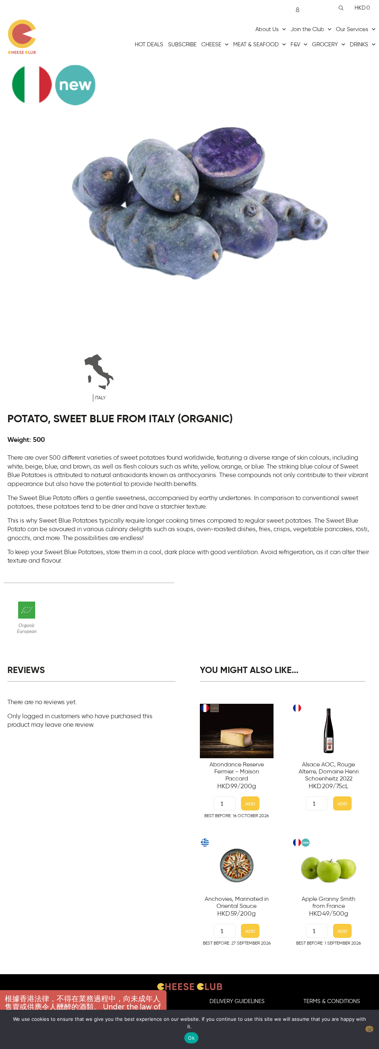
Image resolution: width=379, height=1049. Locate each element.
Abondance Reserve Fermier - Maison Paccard (236, 772)
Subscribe (182, 44)
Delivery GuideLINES (237, 1001)
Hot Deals (149, 44)
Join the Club (307, 29)
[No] (369, 1029)
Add (250, 803)
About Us (267, 29)
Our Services (352, 29)
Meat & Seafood (256, 44)
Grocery (325, 44)
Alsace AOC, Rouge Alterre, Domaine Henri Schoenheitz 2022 (329, 772)
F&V (295, 44)
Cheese (211, 44)
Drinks (359, 44)
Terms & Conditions (331, 1001)
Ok (191, 1038)
